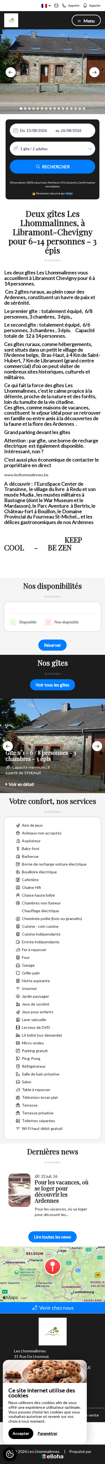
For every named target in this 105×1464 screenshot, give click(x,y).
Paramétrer (47, 1433)
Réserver (52, 645)
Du (22, 130)
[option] (52, 71)
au (57, 130)
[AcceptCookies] (10, 1454)
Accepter (21, 1433)
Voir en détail (21, 784)
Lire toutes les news (52, 1236)
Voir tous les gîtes (52, 684)
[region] (45, 1402)
